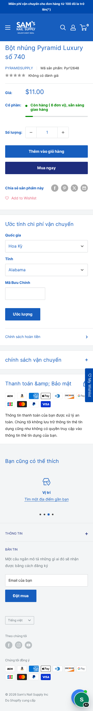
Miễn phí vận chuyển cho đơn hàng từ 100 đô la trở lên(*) (46, 6)
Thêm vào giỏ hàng (46, 151)
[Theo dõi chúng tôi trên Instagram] (18, 645)
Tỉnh (9, 259)
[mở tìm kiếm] (63, 27)
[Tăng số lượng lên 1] (63, 132)
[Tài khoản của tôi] (73, 27)
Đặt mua (21, 595)
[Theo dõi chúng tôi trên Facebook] (8, 645)
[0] (83, 27)
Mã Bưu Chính (17, 282)
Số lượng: (13, 132)
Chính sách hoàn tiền (22, 336)
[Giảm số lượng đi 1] (31, 132)
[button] (20, 198)
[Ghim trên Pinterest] (64, 188)
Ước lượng (23, 314)
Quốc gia (13, 235)
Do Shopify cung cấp (20, 700)
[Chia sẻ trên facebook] (54, 188)
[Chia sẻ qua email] (84, 188)
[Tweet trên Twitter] (74, 188)
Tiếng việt (15, 620)
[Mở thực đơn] (7, 28)
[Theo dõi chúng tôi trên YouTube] (28, 645)
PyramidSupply (19, 68)
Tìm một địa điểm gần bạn (47, 499)
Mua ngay (46, 167)
